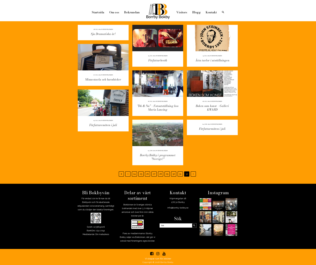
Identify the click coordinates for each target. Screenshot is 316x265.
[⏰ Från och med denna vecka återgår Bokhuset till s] (218, 217)
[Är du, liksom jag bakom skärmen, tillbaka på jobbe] (205, 230)
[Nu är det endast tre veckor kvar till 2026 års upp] (205, 204)
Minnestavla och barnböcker (103, 79)
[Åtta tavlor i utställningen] (212, 38)
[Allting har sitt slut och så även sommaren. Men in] (218, 230)
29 (167, 174)
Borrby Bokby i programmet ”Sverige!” (158, 157)
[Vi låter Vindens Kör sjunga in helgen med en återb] (218, 204)
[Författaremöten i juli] (103, 103)
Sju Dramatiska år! (103, 34)
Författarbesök (157, 60)
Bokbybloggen (108, 29)
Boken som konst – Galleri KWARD (212, 108)
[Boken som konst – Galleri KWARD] (212, 83)
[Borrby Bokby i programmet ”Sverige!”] (157, 133)
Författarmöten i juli (212, 129)
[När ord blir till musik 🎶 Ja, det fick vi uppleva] (205, 217)
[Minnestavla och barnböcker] (103, 57)
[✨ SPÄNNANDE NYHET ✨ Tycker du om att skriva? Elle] (231, 230)
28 (160, 174)
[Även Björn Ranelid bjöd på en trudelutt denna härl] (231, 204)
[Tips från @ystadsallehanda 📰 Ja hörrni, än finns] (231, 217)
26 (147, 174)
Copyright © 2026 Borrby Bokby (157, 262)
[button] (223, 12)
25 (141, 174)
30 (173, 174)
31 (180, 174)
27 (154, 174)
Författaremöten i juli (103, 125)
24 (134, 174)
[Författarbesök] (157, 38)
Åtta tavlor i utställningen (212, 60)
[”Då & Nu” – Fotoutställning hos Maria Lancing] (157, 83)
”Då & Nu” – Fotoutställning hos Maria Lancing (157, 108)
